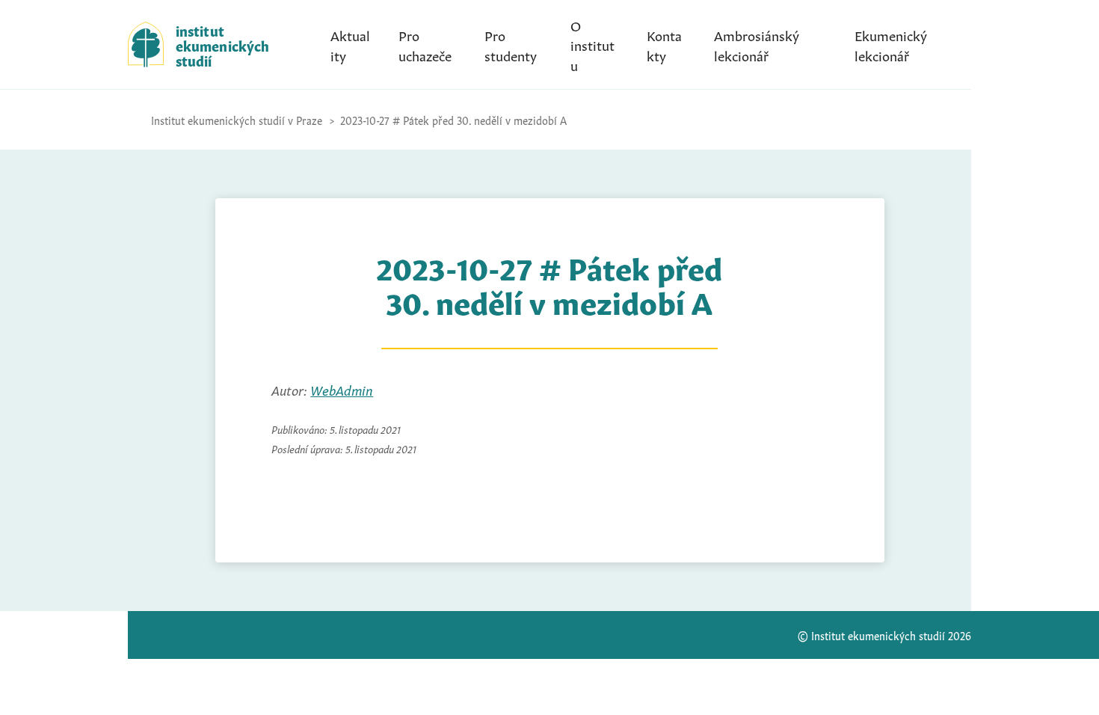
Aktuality (350, 44)
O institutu (592, 44)
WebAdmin (341, 389)
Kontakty (664, 44)
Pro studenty (510, 44)
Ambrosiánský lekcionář (756, 44)
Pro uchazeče (425, 44)
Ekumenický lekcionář (891, 44)
